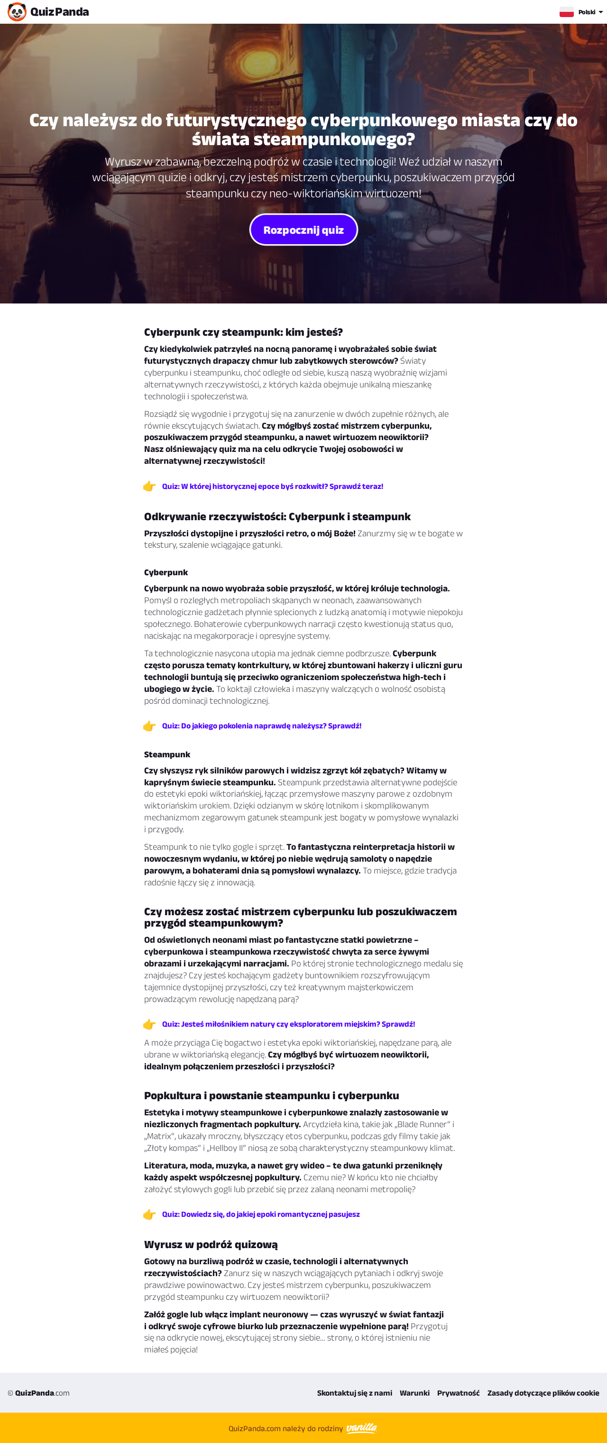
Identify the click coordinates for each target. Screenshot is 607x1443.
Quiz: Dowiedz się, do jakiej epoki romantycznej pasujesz (261, 1214)
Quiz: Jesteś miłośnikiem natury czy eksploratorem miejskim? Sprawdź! (288, 1024)
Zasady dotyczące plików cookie (543, 1392)
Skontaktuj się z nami (354, 1392)
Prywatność (458, 1392)
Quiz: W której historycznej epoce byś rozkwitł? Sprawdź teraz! (272, 486)
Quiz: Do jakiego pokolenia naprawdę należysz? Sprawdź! (261, 725)
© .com (39, 1392)
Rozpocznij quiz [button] (303, 229)
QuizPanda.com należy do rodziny (287, 1428)
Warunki (415, 1392)
